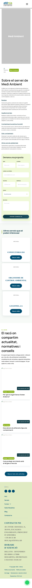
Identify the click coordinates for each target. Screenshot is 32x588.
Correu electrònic (7, 171)
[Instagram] (13, 491)
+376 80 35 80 (10, 538)
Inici (5, 496)
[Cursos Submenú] (10, 504)
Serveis (6, 500)
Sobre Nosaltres (9, 508)
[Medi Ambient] (16, 250)
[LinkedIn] (9, 491)
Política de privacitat (9, 570)
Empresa (19, 180)
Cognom (18, 161)
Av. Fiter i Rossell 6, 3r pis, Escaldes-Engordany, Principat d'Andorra (16, 531)
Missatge (5, 200)
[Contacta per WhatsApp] (27, 582)
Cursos (6, 504)
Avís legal (6, 573)
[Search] (22, 4)
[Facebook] (5, 491)
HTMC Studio (19, 576)
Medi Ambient (16, 36)
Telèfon (5, 180)
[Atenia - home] (7, 4)
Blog (5, 511)
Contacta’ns (8, 515)
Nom (4, 161)
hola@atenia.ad (13, 540)
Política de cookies (21, 570)
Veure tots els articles (16, 474)
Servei (4, 190)
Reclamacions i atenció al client (19, 573)
